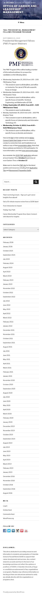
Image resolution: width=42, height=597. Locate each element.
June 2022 (6, 305)
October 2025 (8, 251)
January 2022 (7, 326)
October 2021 (8, 338)
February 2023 (8, 280)
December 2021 (8, 330)
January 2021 (7, 376)
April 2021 (6, 364)
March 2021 (7, 368)
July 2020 (6, 397)
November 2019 (9, 430)
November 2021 (9, 334)
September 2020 (9, 389)
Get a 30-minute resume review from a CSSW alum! (20, 202)
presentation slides (25, 145)
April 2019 (6, 460)
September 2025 (9, 255)
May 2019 (6, 455)
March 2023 (7, 276)
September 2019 (9, 439)
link (12, 138)
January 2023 (7, 284)
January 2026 (7, 247)
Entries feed (7, 510)
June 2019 (6, 451)
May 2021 (6, 359)
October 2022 (8, 292)
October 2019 (8, 435)
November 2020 (9, 380)
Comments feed (8, 514)
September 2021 (9, 343)
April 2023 (6, 272)
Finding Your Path (9, 210)
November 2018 (9, 481)
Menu (22, 22)
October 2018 (8, 485)
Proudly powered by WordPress (13, 592)
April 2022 (6, 313)
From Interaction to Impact (12, 206)
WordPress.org (8, 518)
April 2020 (6, 410)
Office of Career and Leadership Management (20, 9)
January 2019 (7, 472)
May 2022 (6, 309)
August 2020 (7, 393)
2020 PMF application (23, 155)
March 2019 (7, 464)
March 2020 (7, 414)
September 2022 (9, 297)
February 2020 (8, 418)
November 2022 (9, 288)
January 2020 (7, 422)
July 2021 (6, 351)
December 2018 (9, 476)
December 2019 (9, 426)
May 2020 (6, 405)
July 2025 (6, 259)
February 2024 (8, 263)
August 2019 (7, 443)
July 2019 (6, 447)
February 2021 (8, 372)
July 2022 (6, 301)
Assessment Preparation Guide (20, 170)
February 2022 (8, 322)
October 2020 (8, 384)
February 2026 (8, 242)
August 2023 (7, 267)
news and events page (30, 151)
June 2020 (6, 401)
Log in (5, 506)
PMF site (23, 165)
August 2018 (7, 493)
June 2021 (6, 355)
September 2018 (9, 489)
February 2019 (8, 468)
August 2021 (7, 347)
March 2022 (7, 318)
